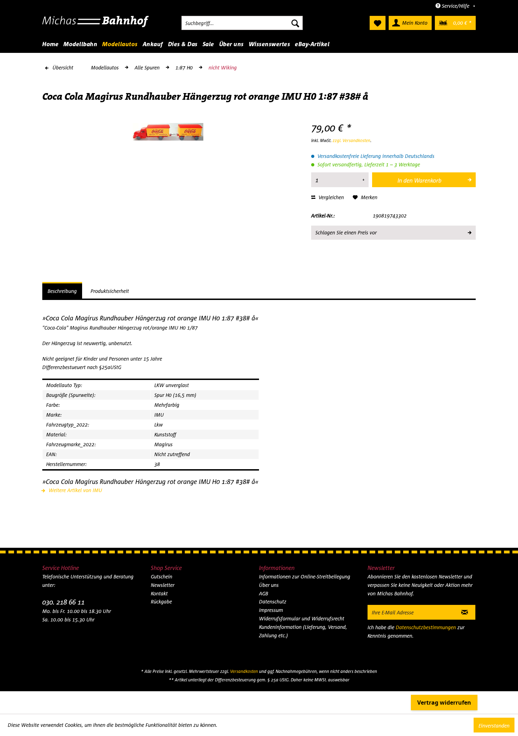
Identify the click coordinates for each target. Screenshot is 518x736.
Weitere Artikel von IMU (74, 490)
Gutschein (161, 576)
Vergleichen (330, 197)
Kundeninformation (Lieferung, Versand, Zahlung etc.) (303, 631)
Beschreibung (62, 291)
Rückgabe (161, 602)
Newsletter (162, 585)
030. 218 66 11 (63, 602)
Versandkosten (244, 671)
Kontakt (159, 593)
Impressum (271, 610)
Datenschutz (272, 602)
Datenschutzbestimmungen (426, 627)
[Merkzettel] (378, 23)
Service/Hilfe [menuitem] (455, 6)
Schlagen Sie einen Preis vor (346, 232)
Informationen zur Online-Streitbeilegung (304, 576)
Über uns (269, 585)
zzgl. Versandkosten (351, 140)
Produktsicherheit (110, 291)
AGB (263, 593)
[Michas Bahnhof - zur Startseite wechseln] (95, 24)
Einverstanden (494, 726)
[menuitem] (242, 23)
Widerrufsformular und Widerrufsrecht (301, 618)
